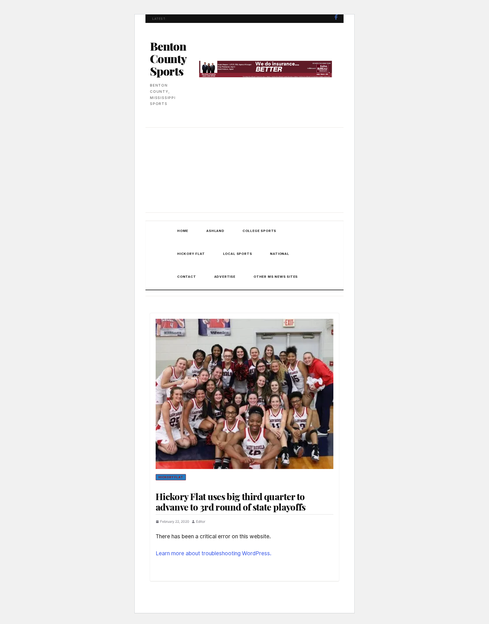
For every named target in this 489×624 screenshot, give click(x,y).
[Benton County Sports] (159, 255)
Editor (200, 521)
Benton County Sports (168, 58)
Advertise (224, 277)
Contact (186, 277)
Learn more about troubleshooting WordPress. (213, 553)
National (279, 254)
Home (182, 231)
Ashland (215, 231)
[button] (305, 277)
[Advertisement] (244, 170)
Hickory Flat (191, 254)
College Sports (259, 231)
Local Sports (237, 254)
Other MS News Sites (276, 277)
